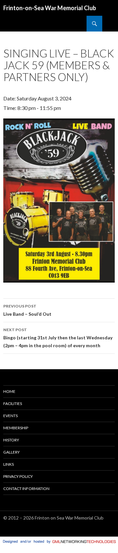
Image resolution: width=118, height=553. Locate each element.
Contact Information (26, 488)
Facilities (12, 403)
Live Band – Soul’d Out (27, 310)
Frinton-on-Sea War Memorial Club (49, 7)
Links (8, 464)
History (11, 439)
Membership (15, 427)
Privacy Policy (18, 476)
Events (10, 415)
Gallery (11, 452)
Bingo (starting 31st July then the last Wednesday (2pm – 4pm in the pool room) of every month (57, 337)
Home (9, 391)
